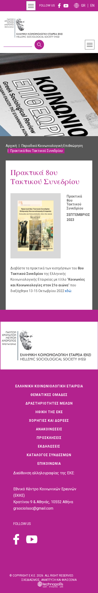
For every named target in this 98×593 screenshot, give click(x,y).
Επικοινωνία (49, 463)
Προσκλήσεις (49, 438)
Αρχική (11, 146)
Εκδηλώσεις (49, 446)
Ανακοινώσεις (49, 429)
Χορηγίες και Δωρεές (49, 420)
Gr (83, 5)
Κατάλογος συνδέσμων (49, 455)
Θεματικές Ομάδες (49, 395)
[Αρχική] (35, 28)
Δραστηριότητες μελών (49, 403)
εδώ (68, 291)
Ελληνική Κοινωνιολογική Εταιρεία (49, 386)
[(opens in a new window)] (59, 5)
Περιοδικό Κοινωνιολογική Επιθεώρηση (52, 146)
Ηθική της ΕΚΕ (49, 412)
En (92, 5)
